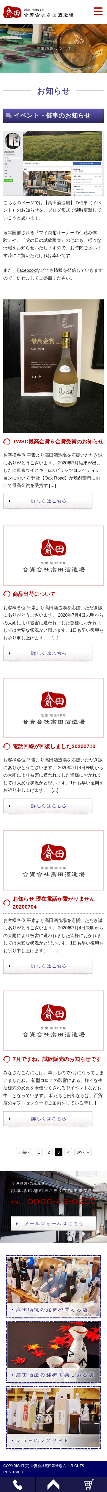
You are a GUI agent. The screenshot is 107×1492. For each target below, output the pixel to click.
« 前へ (24, 1152)
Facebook (26, 270)
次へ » (83, 1152)
